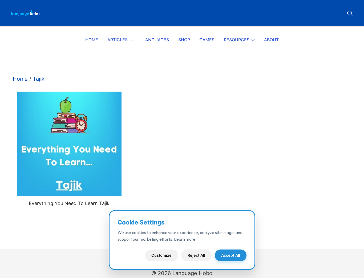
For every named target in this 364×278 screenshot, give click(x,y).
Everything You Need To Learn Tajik (69, 203)
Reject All (196, 255)
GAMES (207, 39)
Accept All (230, 255)
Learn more (184, 239)
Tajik (39, 79)
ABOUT (271, 39)
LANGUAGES (156, 39)
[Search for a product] (350, 13)
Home (20, 79)
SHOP (184, 39)
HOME (91, 39)
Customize (161, 255)
